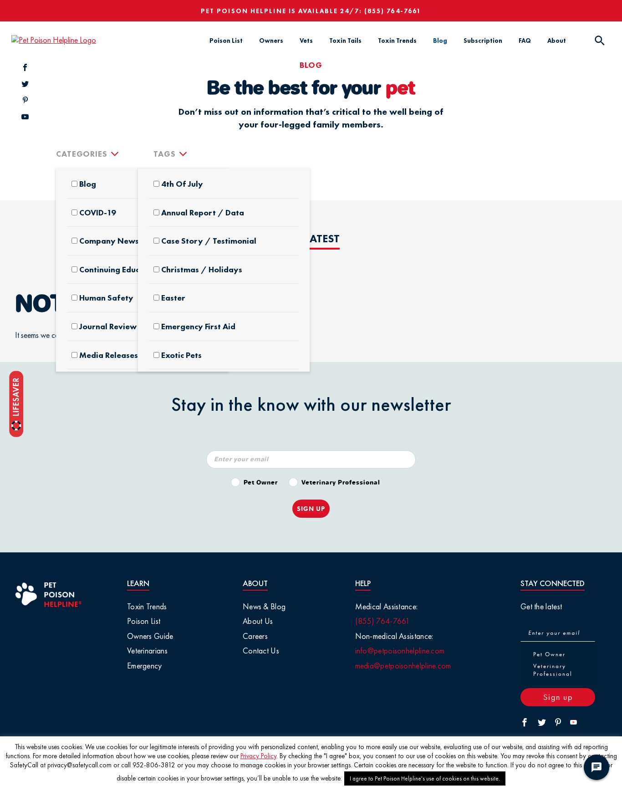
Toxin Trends (397, 40)
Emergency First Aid (198, 327)
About (556, 40)
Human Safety (106, 298)
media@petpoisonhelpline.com (403, 665)
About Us (258, 621)
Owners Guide (150, 636)
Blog (440, 40)
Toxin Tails (345, 40)
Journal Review (108, 327)
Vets (306, 40)
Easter (173, 298)
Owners (271, 40)
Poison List (226, 40)
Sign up (558, 697)
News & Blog (264, 606)
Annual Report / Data (202, 213)
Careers (255, 636)
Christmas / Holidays (201, 270)
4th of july (182, 184)
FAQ (525, 40)
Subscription (483, 40)
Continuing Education (119, 270)
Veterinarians (147, 650)
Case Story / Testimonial (208, 241)
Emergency (144, 665)
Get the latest (541, 606)
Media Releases (108, 355)
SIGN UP (311, 509)
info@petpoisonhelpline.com (400, 650)
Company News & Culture (128, 241)
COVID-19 (97, 213)
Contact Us (261, 650)
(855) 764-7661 (392, 11)
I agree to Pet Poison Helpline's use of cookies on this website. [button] (425, 778)
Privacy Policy (258, 755)
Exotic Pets (181, 355)
